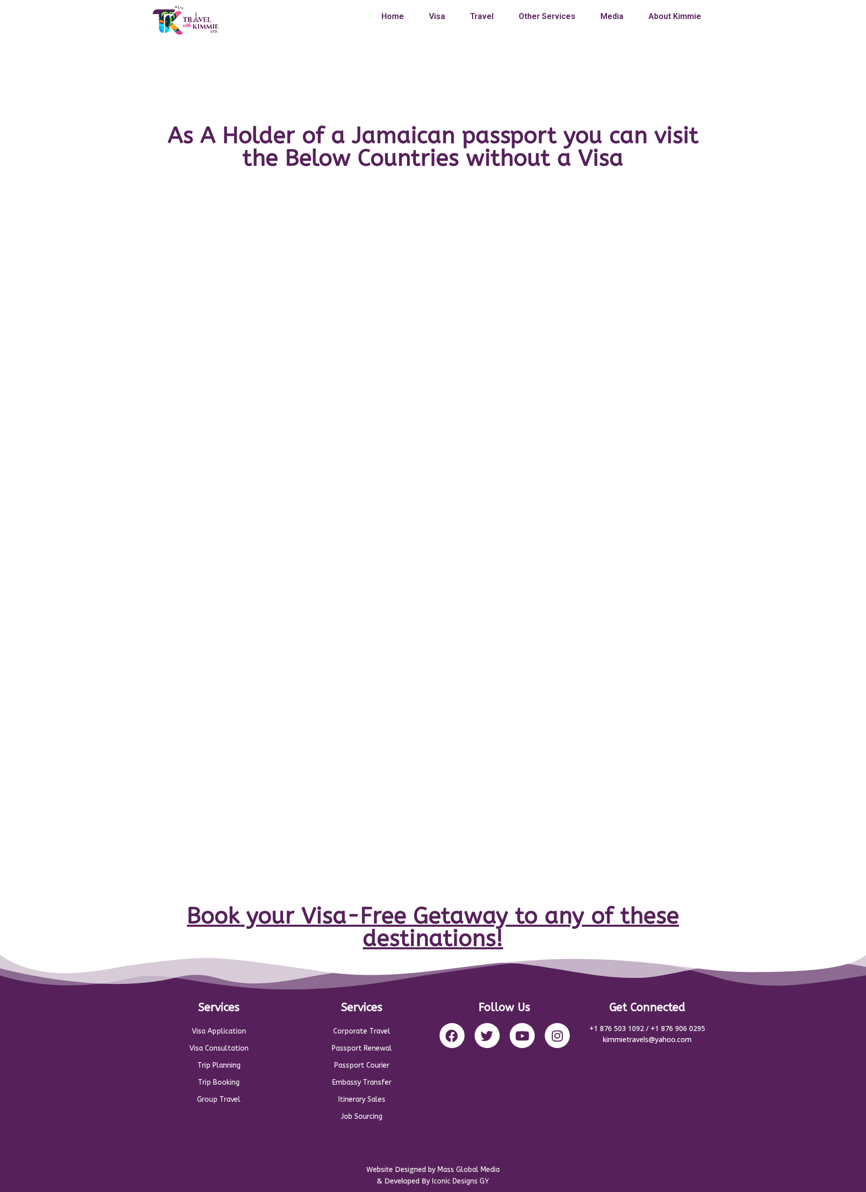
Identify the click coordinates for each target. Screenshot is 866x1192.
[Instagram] (557, 1035)
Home (392, 16)
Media (611, 16)
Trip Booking (219, 1082)
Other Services (547, 16)
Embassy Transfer (361, 1082)
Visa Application (219, 1031)
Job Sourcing (361, 1116)
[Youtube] (522, 1035)
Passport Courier (361, 1065)
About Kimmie (674, 16)
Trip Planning (219, 1065)
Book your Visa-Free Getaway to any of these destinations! (433, 927)
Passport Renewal (362, 1048)
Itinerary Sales (361, 1099)
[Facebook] (452, 1035)
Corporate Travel (361, 1031)
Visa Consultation (219, 1048)
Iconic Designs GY (460, 1181)
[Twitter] (487, 1035)
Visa (437, 16)
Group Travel (219, 1099)
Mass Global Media (469, 1169)
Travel (482, 16)
